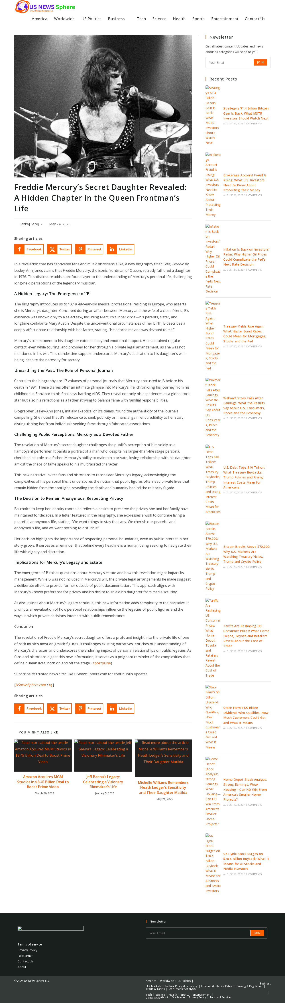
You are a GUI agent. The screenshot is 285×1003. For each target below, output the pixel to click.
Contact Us (26, 961)
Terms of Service (220, 997)
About (22, 967)
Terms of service (30, 944)
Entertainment (201, 995)
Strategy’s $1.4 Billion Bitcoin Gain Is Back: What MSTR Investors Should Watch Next (246, 113)
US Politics (184, 981)
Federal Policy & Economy (181, 986)
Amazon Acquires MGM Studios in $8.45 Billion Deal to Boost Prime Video (43, 781)
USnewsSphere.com (31, 684)
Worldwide (167, 981)
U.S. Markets (153, 986)
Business (265, 983)
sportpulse (102, 663)
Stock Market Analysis (182, 989)
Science (160, 995)
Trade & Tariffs (155, 989)
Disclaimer (25, 956)
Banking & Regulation (249, 986)
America (151, 981)
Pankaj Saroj (29, 224)
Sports (185, 995)
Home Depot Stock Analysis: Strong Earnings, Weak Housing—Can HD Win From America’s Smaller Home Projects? (245, 789)
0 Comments (254, 123)
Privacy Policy (27, 950)
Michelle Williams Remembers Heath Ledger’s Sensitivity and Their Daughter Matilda (163, 787)
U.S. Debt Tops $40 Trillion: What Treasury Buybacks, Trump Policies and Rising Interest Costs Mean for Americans (244, 477)
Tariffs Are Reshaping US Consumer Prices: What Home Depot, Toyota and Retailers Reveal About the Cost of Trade (246, 636)
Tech (149, 995)
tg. (50, 684)
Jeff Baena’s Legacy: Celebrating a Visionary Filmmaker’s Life (103, 781)
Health (173, 995)
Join (260, 62)
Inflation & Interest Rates (216, 986)
